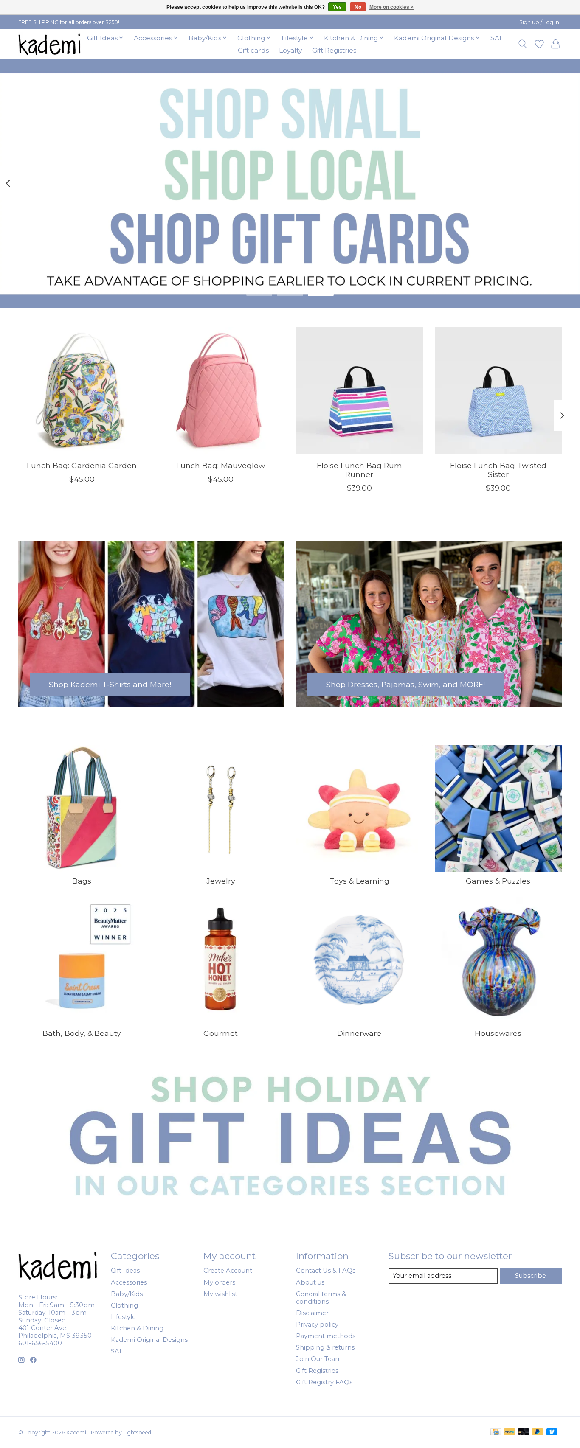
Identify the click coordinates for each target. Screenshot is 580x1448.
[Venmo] (551, 1432)
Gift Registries (334, 50)
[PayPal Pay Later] (537, 1432)
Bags (81, 880)
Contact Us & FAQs (325, 1270)
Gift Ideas (125, 1270)
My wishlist (220, 1294)
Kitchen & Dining (137, 1328)
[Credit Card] (495, 1432)
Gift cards (253, 50)
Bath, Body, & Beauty (81, 1033)
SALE (498, 38)
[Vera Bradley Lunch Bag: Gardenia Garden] (81, 390)
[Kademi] (50, 44)
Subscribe (530, 1276)
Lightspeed (137, 1432)
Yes (337, 7)
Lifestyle (123, 1317)
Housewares (498, 1033)
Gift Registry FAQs (324, 1382)
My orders (219, 1282)
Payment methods (325, 1336)
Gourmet (220, 1033)
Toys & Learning (359, 880)
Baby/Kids (127, 1294)
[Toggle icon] (523, 44)
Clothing (124, 1305)
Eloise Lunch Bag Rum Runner (359, 470)
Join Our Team (319, 1359)
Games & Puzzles (498, 880)
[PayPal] (509, 1432)
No (358, 7)
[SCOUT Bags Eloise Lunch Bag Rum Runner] (359, 390)
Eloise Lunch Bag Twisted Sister (498, 470)
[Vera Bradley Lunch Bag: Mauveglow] (220, 390)
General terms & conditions (321, 1297)
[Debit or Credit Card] (523, 1432)
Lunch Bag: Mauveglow (220, 465)
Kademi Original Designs (149, 1340)
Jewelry (220, 880)
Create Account (227, 1270)
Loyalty (290, 50)
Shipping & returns (325, 1347)
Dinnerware (359, 1033)
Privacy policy (317, 1324)
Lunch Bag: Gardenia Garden (82, 465)
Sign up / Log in (539, 22)
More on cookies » (391, 7)
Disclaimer (312, 1313)
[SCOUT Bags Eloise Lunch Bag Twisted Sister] (498, 390)
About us (310, 1282)
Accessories (129, 1282)
